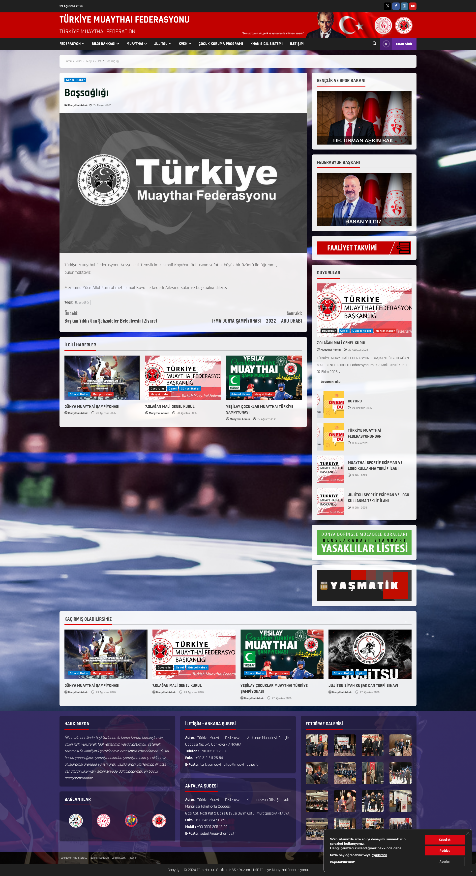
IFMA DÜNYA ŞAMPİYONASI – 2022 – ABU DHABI (257, 317)
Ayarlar (445, 861)
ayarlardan (379, 855)
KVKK (183, 43)
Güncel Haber (75, 80)
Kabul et (444, 840)
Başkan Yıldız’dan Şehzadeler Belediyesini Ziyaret (110, 317)
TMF (256, 870)
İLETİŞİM (297, 43)
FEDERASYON (70, 43)
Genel (173, 388)
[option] (75, 821)
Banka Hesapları (99, 858)
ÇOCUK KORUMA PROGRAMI (221, 43)
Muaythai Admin (78, 105)
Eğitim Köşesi (119, 858)
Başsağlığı (82, 302)
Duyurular (157, 388)
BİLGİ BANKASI (103, 43)
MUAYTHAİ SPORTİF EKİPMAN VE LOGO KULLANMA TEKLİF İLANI (330, 469)
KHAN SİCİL (404, 43)
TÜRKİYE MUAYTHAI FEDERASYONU (124, 20)
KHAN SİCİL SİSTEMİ (266, 43)
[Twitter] (387, 6)
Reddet (445, 850)
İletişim (133, 858)
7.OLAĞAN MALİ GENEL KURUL (170, 406)
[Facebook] (396, 6)
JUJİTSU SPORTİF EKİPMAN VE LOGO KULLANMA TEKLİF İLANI (330, 501)
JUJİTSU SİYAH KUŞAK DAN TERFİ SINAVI (363, 685)
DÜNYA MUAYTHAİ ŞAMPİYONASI (91, 406)
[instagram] (404, 6)
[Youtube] (412, 6)
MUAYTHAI (134, 43)
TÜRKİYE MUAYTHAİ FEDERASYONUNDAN (330, 437)
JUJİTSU (161, 43)
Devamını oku (332, 381)
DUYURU (330, 404)
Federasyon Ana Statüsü (73, 858)
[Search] (374, 44)
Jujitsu (361, 673)
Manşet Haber (102, 394)
